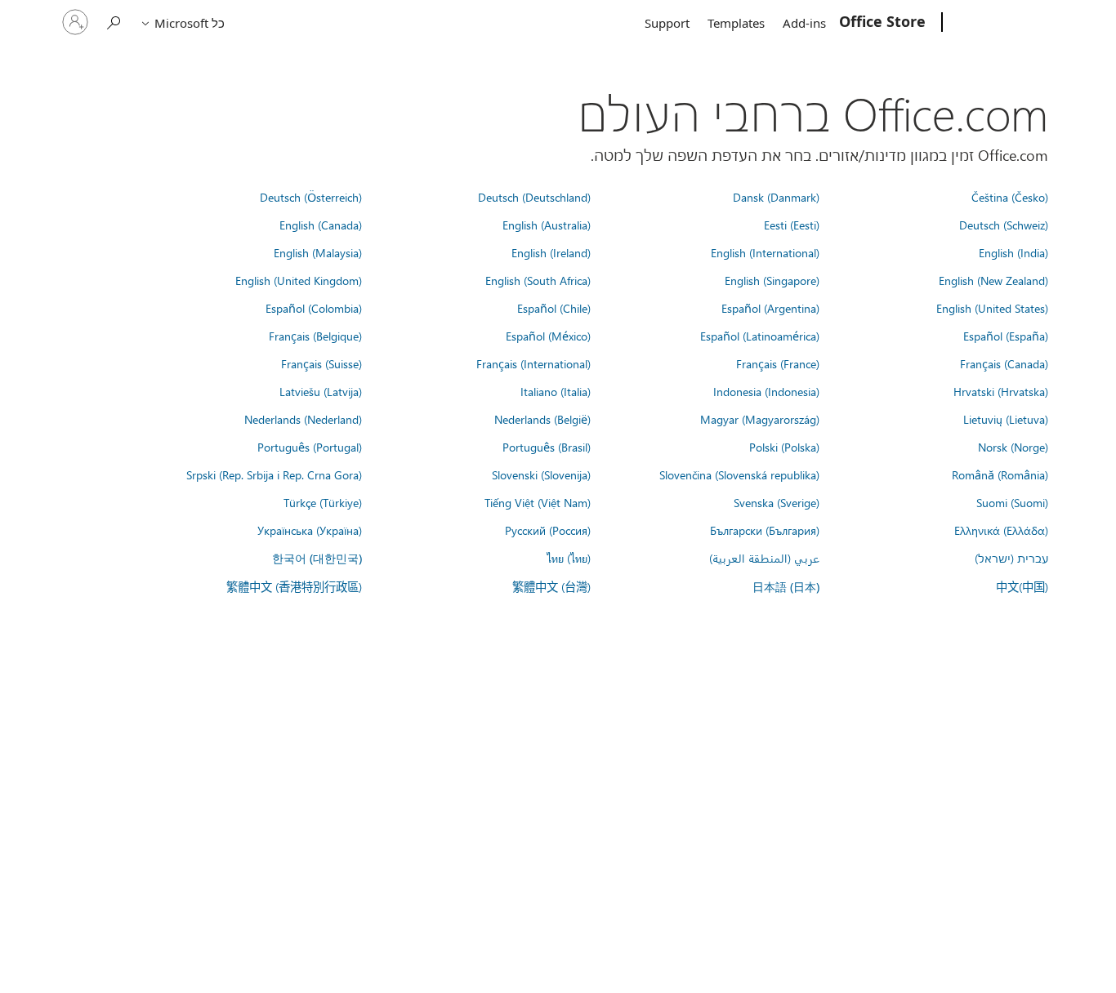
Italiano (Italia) (555, 391)
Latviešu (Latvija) (320, 391)
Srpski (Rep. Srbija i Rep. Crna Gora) (274, 474)
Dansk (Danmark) (776, 197)
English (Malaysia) (318, 252)
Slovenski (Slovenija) (541, 474)
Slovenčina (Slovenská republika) (739, 474)
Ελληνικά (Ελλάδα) (1001, 530)
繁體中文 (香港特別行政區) (294, 586)
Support (667, 23)
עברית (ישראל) (1011, 558)
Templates (736, 23)
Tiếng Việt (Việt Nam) (537, 502)
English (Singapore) (772, 280)
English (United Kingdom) (298, 280)
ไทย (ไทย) (569, 558)
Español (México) (548, 335)
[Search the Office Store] (114, 20)
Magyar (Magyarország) (759, 419)
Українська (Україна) (309, 530)
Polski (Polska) (784, 447)
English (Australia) (546, 224)
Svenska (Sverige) (776, 502)
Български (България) (764, 530)
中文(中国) (1022, 586)
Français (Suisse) (321, 363)
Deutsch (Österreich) (311, 197)
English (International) (765, 252)
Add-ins (804, 23)
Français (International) (533, 363)
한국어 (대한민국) (317, 558)
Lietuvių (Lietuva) (1005, 419)
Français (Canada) (1004, 363)
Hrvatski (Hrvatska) (1000, 391)
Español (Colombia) (314, 308)
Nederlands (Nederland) (303, 419)
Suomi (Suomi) (1012, 502)
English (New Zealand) (993, 280)
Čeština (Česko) (1009, 197)
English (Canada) (320, 224)
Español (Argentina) (770, 308)
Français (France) (777, 363)
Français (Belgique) (315, 335)
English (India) (1013, 252)
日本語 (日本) (785, 586)
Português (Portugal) (309, 447)
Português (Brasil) (546, 447)
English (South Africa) (538, 280)
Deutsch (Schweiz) (1003, 224)
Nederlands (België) (542, 419)
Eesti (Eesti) (791, 224)
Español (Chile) (554, 308)
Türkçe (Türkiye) (322, 502)
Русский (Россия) (548, 530)
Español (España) (1005, 335)
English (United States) (992, 308)
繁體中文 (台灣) (551, 586)
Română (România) (1000, 474)
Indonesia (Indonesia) (766, 391)
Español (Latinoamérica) (759, 335)
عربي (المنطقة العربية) (764, 558)
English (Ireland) (551, 252)
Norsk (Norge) (1013, 447)
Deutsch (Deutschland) (534, 197)
